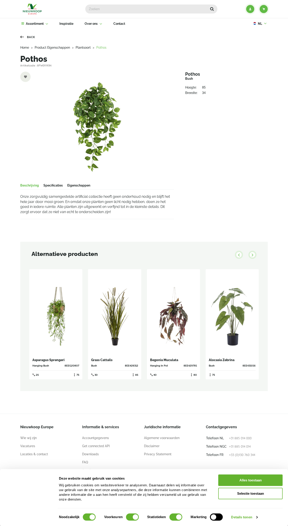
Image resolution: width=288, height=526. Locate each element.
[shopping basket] (264, 9)
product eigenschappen (52, 47)
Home (24, 47)
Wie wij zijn (28, 438)
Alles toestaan (250, 480)
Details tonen (241, 517)
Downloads (90, 454)
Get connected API (96, 446)
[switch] (132, 517)
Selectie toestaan (250, 493)
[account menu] (250, 9)
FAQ (85, 462)
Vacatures (27, 446)
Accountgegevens (95, 438)
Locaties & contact (34, 454)
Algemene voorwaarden (162, 438)
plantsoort (83, 47)
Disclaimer (152, 446)
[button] (212, 9)
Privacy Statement (157, 454)
